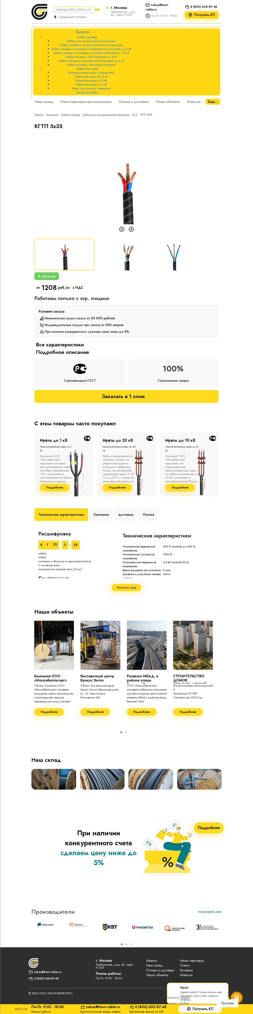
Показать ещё (126, 587)
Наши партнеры (192, 960)
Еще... (213, 101)
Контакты (186, 970)
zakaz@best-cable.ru (47, 972)
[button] (121, 732)
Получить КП (204, 14)
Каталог (151, 960)
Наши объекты (168, 101)
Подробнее (54, 487)
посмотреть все (210, 911)
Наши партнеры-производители (85, 101)
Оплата (148, 514)
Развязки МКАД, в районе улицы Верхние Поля (142, 680)
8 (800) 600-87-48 (203, 7)
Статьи (185, 965)
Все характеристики (60, 344)
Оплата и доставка (134, 101)
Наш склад (44, 101)
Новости (194, 101)
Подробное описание (62, 352)
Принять (227, 1003)
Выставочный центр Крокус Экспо (97, 678)
